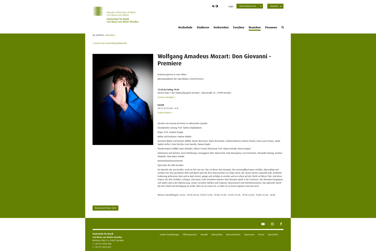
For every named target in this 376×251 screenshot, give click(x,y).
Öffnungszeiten (190, 234)
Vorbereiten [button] (221, 27)
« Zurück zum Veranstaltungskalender (110, 43)
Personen (271, 27)
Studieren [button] (203, 27)
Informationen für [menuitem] (247, 6)
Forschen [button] (238, 27)
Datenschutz (217, 234)
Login (231, 6)
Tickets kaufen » (165, 112)
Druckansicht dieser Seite (105, 208)
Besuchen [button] (255, 27)
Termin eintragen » (166, 97)
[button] (282, 27)
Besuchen (110, 35)
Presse (261, 234)
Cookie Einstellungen (169, 234)
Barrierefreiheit (233, 234)
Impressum (249, 234)
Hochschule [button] (185, 27)
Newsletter (273, 234)
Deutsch (274, 6)
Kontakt (204, 234)
